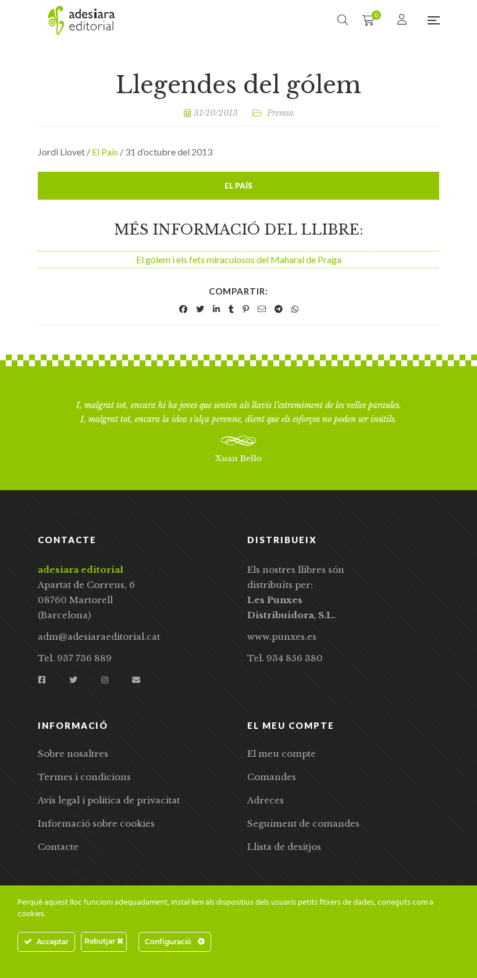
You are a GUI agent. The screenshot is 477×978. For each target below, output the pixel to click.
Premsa (280, 113)
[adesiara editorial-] (81, 20)
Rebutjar (100, 941)
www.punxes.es (281, 636)
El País (105, 151)
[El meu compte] (403, 20)
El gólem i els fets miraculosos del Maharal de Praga (238, 259)
